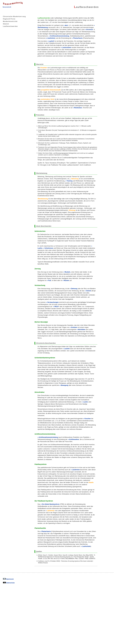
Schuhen (74, 327)
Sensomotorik (7, 7)
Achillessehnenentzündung (59, 36)
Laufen (85, 402)
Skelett (6, 24)
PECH (56, 306)
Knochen (88, 418)
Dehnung (74, 288)
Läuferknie (51, 38)
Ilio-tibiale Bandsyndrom (50, 504)
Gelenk (88, 291)
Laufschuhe (86, 546)
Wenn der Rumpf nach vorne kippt (51, 59)
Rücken (66, 280)
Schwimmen (49, 248)
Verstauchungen (53, 302)
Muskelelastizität (10, 21)
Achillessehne (74, 439)
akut (66, 25)
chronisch (89, 29)
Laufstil (51, 41)
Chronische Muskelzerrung (14, 16)
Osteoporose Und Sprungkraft (50, 168)
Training (69, 181)
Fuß (49, 280)
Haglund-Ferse (9, 19)
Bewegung (64, 385)
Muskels (67, 272)
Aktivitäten (81, 329)
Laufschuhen (66, 47)
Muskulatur (78, 108)
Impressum (10, 579)
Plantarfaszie (77, 38)
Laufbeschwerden (10, 26)
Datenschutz (10, 583)
